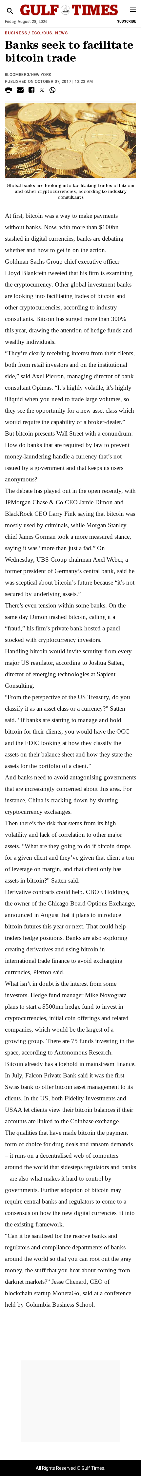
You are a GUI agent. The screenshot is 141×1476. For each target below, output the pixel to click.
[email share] (20, 91)
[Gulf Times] (69, 16)
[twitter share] (42, 90)
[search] (10, 11)
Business (16, 33)
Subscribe (126, 21)
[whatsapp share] (53, 90)
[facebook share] (31, 91)
